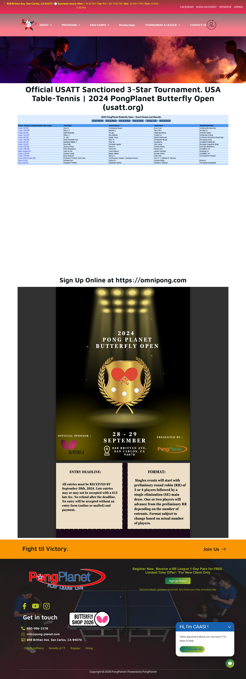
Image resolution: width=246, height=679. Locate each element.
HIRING (238, 7)
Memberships (127, 25)
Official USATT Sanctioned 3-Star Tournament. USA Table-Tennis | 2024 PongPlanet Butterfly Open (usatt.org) (123, 98)
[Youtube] (35, 606)
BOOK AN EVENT (206, 7)
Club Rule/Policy (34, 648)
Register (75, 648)
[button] (45, 25)
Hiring (89, 648)
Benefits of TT (57, 648)
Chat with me (194, 649)
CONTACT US (198, 25)
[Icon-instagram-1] (46, 606)
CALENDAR (187, 7)
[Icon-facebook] (24, 606)
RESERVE (225, 7)
